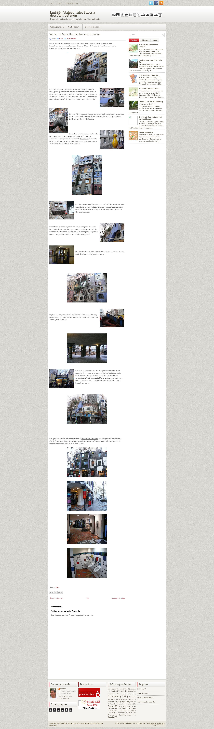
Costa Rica (121, 699)
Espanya (122, 701)
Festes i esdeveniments (145, 698)
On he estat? (74, 27)
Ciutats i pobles (142, 693)
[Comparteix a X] (56, 592)
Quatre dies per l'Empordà (148, 75)
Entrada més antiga (118, 598)
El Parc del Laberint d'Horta (149, 88)
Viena (61, 39)
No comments (71, 39)
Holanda (121, 706)
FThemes (124, 723)
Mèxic (131, 713)
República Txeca (125, 715)
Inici (51, 3)
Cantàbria (112, 694)
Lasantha (142, 723)
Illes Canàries (113, 708)
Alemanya (111, 689)
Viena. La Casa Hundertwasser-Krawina (75, 34)
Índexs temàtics (92, 27)
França (111, 706)
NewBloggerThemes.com (157, 725)
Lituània (114, 713)
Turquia (111, 717)
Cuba (130, 699)
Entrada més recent (56, 598)
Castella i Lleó (126, 694)
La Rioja (124, 710)
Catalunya (114, 696)
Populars (134, 40)
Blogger (54, 725)
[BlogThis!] (53, 592)
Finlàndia (130, 704)
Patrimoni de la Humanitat (146, 702)
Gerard (63, 688)
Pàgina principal (57, 27)
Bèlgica (130, 691)
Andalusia (123, 689)
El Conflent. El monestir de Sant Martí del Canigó (150, 118)
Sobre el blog (72, 3)
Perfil (59, 3)
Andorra (133, 689)
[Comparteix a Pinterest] (61, 592)
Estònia (121, 704)
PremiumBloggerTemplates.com (155, 723)
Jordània (115, 710)
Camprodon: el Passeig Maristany (151, 102)
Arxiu (155, 40)
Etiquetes (145, 40)
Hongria (130, 706)
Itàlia (134, 708)
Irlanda (124, 708)
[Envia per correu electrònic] (50, 592)
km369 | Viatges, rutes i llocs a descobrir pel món (72, 14)
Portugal (111, 715)
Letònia (133, 710)
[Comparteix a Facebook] (58, 592)
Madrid (122, 713)
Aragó (113, 691)
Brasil (122, 691)
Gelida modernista (146, 132)
